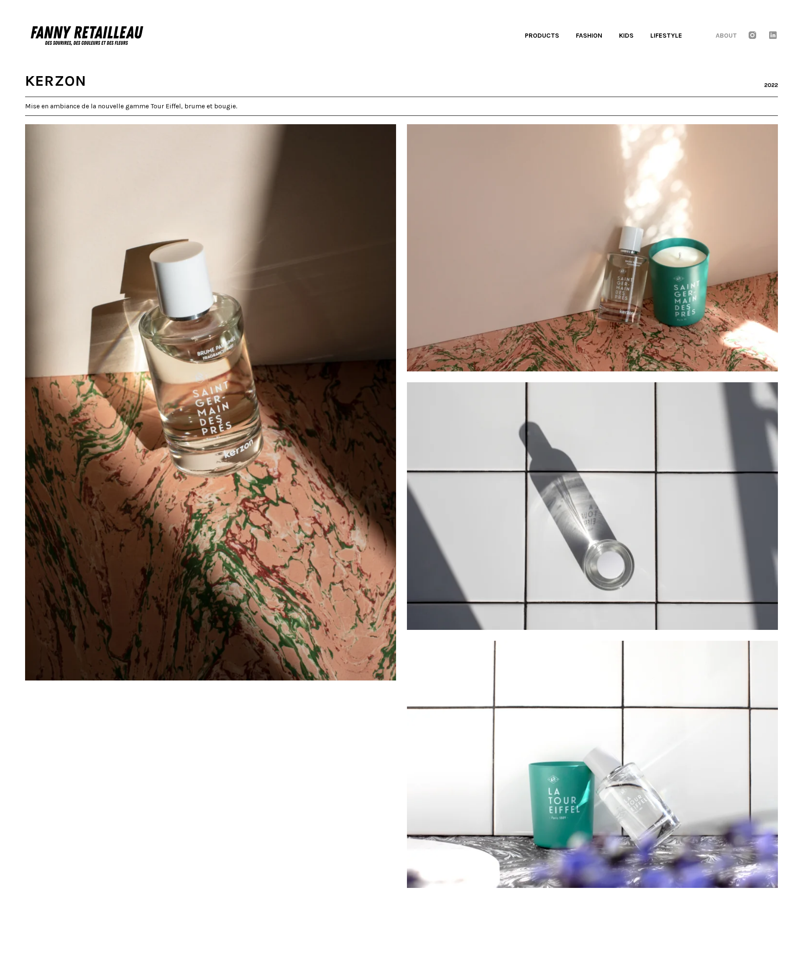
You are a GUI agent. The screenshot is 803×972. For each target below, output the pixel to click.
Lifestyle (666, 35)
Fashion (589, 35)
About (726, 35)
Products (542, 35)
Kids (626, 35)
